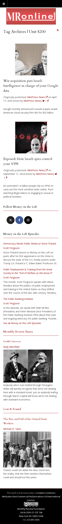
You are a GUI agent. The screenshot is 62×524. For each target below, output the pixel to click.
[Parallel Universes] (28, 366)
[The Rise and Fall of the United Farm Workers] (27, 449)
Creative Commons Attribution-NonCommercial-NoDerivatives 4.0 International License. (31, 496)
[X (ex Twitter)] (11, 220)
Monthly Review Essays (18, 332)
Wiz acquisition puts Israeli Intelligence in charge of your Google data (30, 86)
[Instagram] (28, 220)
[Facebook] (19, 220)
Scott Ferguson (11, 248)
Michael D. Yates (12, 428)
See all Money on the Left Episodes (22, 323)
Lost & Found (12, 409)
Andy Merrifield (11, 346)
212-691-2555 (33, 519)
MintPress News (32, 100)
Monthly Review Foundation (31, 508)
